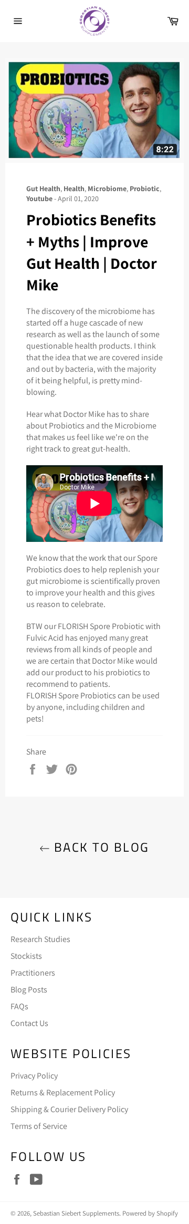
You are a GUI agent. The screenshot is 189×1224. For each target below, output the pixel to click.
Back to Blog (99, 847)
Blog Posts (28, 989)
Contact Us (29, 1023)
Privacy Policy (34, 1075)
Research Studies (40, 939)
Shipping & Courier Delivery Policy (69, 1109)
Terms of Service (38, 1126)
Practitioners (32, 972)
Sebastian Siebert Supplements (76, 1213)
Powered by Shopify (150, 1213)
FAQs (19, 1006)
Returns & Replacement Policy (62, 1092)
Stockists (26, 955)
